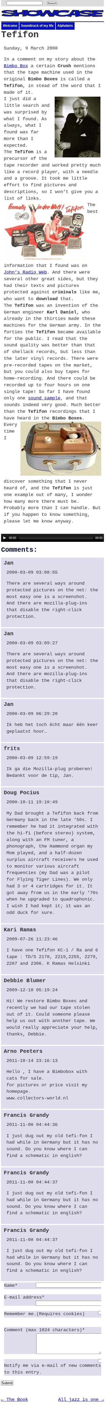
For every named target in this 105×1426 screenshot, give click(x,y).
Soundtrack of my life (37, 26)
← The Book (14, 1399)
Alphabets (65, 26)
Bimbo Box (16, 66)
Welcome (10, 26)
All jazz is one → (81, 1399)
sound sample (44, 398)
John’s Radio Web (25, 272)
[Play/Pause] (4, 538)
